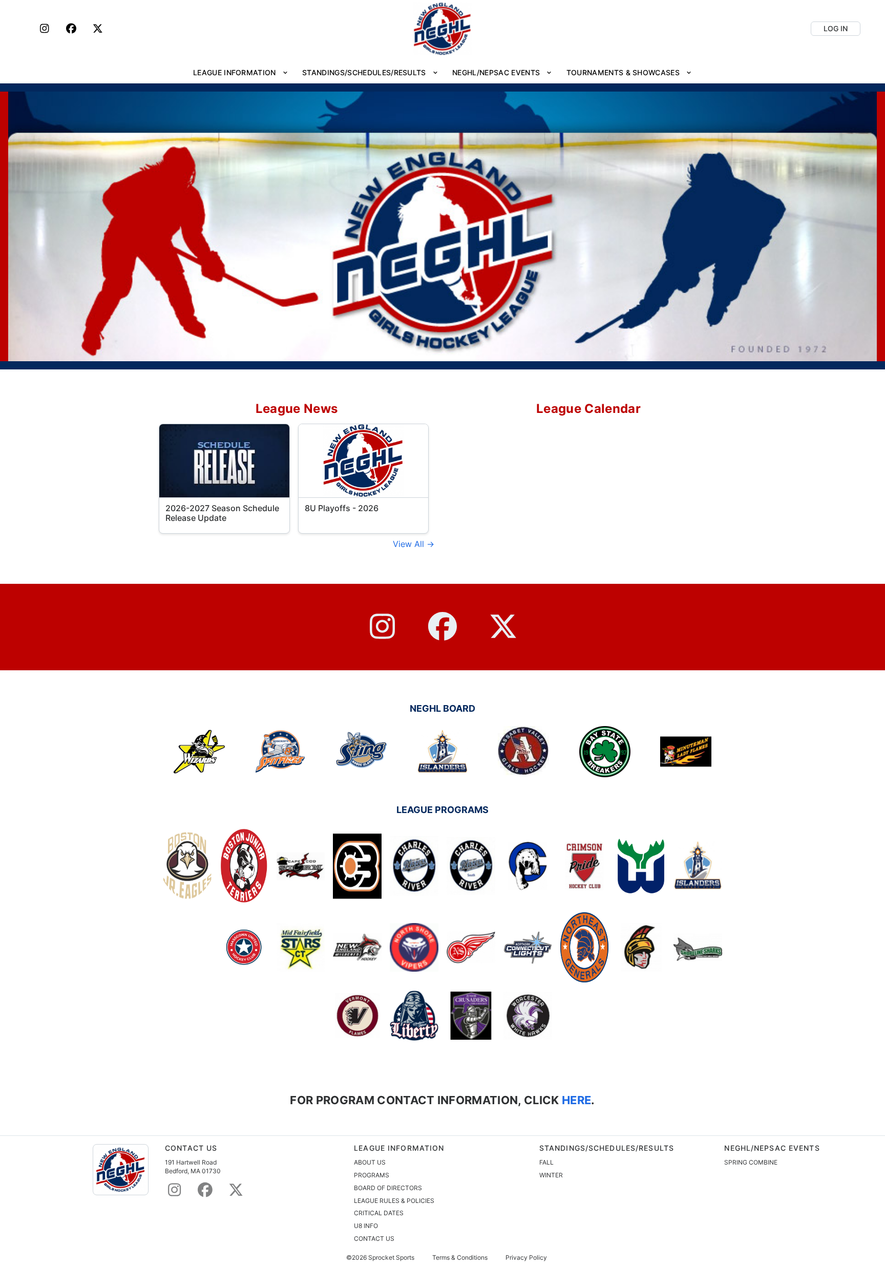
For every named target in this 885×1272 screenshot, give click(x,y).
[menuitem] (240, 72)
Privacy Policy (526, 1257)
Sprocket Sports (391, 1257)
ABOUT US (370, 1162)
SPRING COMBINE (750, 1162)
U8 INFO (366, 1226)
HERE (575, 1100)
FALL (546, 1162)
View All (410, 544)
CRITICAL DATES (379, 1213)
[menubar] (442, 72)
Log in (836, 28)
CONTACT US (374, 1238)
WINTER (551, 1175)
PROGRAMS (371, 1175)
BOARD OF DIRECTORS (388, 1188)
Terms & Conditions (460, 1257)
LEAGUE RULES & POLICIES (394, 1200)
